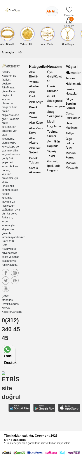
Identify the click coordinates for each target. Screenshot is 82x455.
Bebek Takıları (34, 160)
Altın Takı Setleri (35, 150)
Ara (50, 11)
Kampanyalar (54, 106)
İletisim (70, 78)
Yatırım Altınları (34, 84)
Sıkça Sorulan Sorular (71, 103)
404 (20, 52)
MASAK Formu (71, 155)
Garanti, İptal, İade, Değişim (54, 166)
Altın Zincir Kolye (36, 130)
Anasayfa (8, 52)
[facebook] (5, 273)
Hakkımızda (73, 83)
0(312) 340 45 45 (11, 329)
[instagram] (15, 273)
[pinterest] (15, 280)
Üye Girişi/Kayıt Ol (54, 76)
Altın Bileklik (33, 74)
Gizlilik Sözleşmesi (54, 98)
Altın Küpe (36, 122)
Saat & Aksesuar (35, 170)
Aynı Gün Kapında (53, 144)
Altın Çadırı (33, 94)
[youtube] (5, 288)
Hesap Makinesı (72, 125)
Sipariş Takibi (51, 153)
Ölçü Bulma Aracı (70, 143)
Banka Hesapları (72, 91)
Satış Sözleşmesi (54, 114)
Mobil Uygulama (54, 124)
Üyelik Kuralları (52, 88)
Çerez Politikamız (73, 115)
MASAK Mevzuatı (72, 165)
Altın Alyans (33, 140)
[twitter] (5, 280)
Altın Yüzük (33, 115)
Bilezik (33, 107)
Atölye (70, 133)
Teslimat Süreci (52, 134)
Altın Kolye (36, 102)
